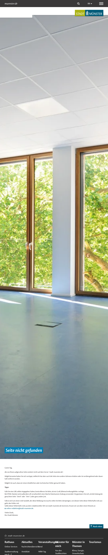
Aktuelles (27, 542)
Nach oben (97, 526)
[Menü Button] (101, 3)
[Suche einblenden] (78, 3)
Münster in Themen (78, 544)
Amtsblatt (26, 551)
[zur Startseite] (89, 13)
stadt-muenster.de (16, 536)
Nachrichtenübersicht (29, 546)
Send (40, 546)
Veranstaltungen (45, 542)
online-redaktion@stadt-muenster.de (19, 508)
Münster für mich (62, 544)
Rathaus (9, 542)
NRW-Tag (42, 551)
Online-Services (11, 546)
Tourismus (95, 542)
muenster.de (11, 3)
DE (89, 3)
